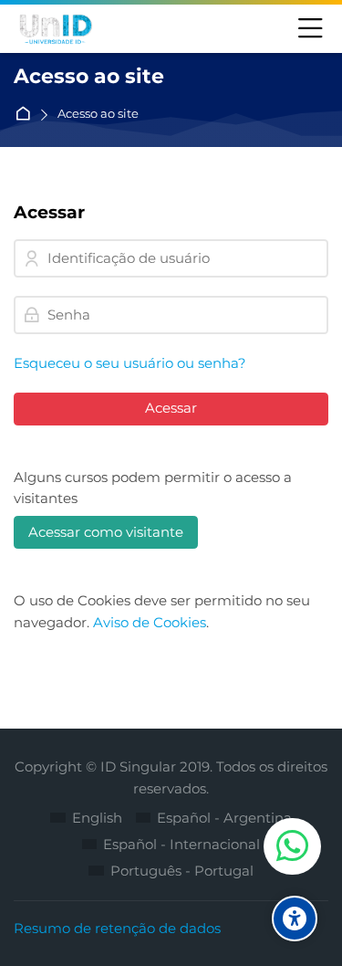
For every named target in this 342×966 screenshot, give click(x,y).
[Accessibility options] (294, 918)
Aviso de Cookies (149, 622)
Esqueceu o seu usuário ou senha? (130, 363)
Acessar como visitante (105, 532)
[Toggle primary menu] (310, 29)
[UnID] (55, 29)
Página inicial (26, 114)
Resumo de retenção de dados (117, 928)
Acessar (171, 407)
